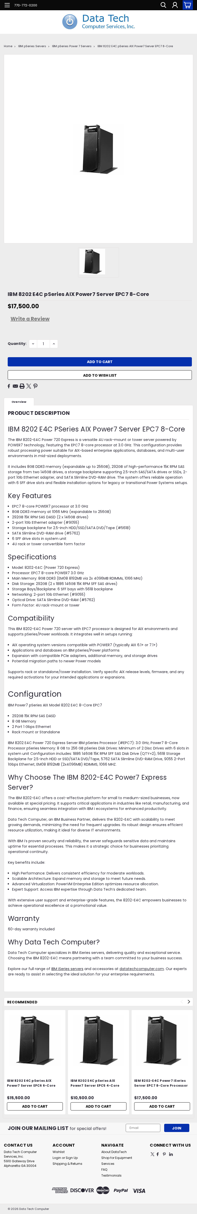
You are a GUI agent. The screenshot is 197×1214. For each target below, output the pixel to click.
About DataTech (114, 1152)
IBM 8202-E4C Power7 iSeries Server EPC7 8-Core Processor (161, 1083)
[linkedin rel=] (171, 1154)
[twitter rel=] (152, 1154)
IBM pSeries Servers (32, 46)
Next (189, 1002)
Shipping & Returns (67, 1163)
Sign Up (72, 1158)
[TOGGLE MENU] (7, 5)
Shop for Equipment (116, 1158)
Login (57, 1158)
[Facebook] (8, 386)
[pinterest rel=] (164, 1154)
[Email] (15, 386)
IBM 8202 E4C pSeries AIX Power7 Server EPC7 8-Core (135, 46)
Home (8, 46)
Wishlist (59, 1152)
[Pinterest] (35, 386)
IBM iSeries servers (67, 968)
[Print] (22, 386)
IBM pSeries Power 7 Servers (72, 46)
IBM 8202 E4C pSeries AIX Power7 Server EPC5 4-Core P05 (95, 1083)
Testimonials (111, 1175)
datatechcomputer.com (142, 968)
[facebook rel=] (158, 1154)
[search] (163, 5)
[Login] (175, 5)
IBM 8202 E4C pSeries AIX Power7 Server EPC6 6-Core (31, 1083)
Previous (182, 1002)
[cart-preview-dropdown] (186, 5)
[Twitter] (28, 386)
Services (107, 1163)
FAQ (104, 1169)
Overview (19, 402)
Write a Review (30, 318)
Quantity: (17, 343)
